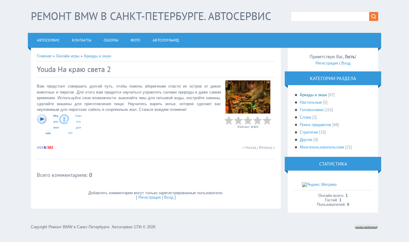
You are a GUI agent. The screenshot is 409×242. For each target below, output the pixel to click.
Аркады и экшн (97, 56)
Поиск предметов (315, 124)
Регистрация (149, 197)
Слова (305, 117)
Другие (306, 139)
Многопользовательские (322, 147)
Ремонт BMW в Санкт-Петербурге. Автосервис (151, 16)
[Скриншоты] (247, 97)
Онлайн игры (67, 56)
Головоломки (311, 110)
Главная (44, 56)
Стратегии (309, 132)
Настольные (311, 102)
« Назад (249, 147)
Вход (168, 197)
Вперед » (267, 147)
